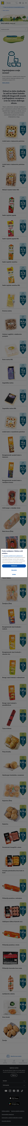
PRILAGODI (14, 570)
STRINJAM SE (14, 566)
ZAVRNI (14, 574)
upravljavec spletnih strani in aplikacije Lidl (13, 555)
